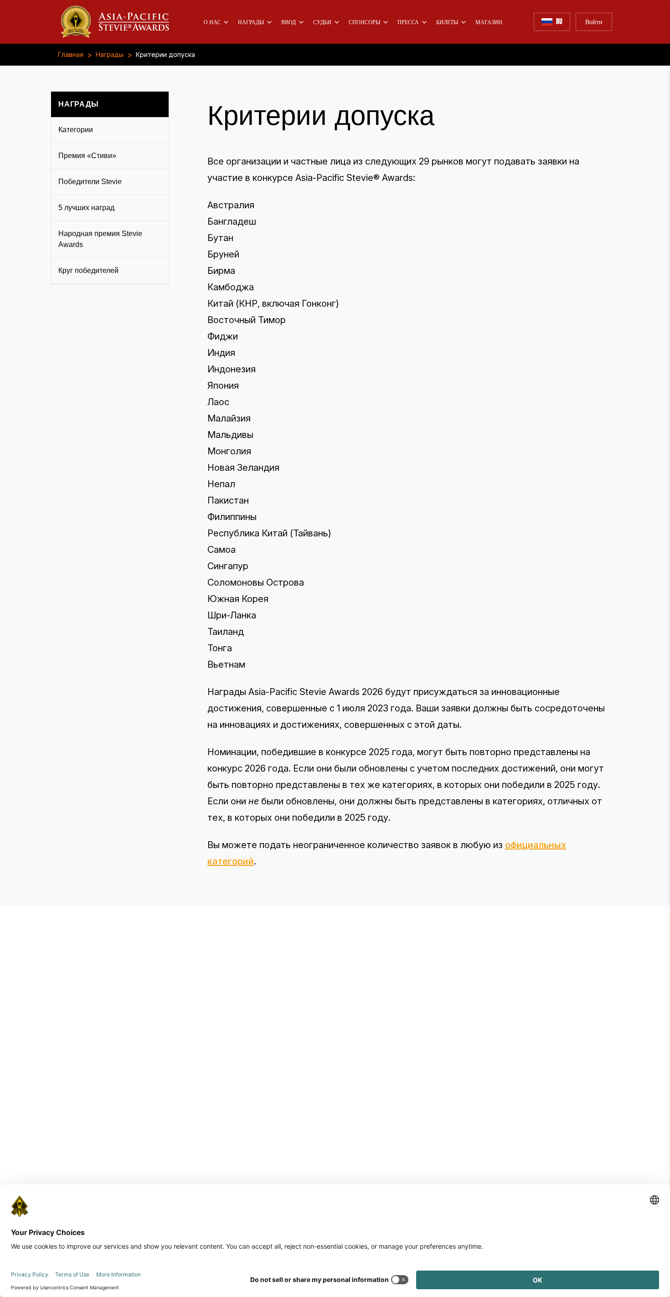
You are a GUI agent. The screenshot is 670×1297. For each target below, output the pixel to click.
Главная (70, 54)
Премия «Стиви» (87, 156)
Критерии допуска (165, 54)
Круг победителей (88, 270)
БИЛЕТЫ (447, 22)
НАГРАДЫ (251, 22)
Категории (75, 130)
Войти (594, 21)
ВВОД (288, 22)
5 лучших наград (86, 207)
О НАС (212, 22)
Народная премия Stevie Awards (100, 239)
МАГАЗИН (488, 22)
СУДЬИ (322, 22)
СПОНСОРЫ (364, 22)
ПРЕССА (408, 22)
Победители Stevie (90, 181)
